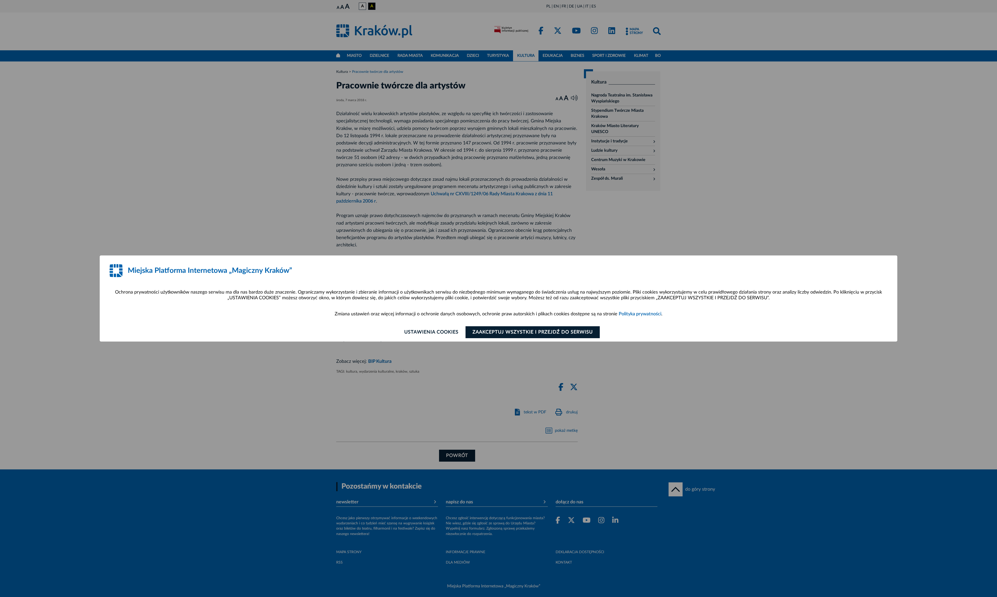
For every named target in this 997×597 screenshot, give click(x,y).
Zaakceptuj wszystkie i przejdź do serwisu (533, 332)
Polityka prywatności (640, 314)
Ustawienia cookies (431, 332)
